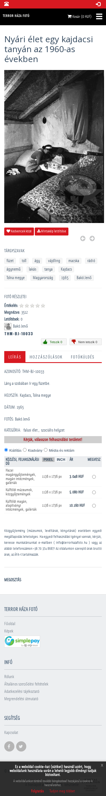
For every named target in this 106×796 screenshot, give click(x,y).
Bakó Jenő (84, 278)
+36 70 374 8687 (43, 549)
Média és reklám (61, 451)
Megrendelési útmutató (21, 699)
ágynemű (14, 269)
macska (73, 261)
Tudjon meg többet (62, 791)
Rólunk (9, 677)
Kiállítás (15, 451)
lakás (32, 269)
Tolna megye (16, 278)
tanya (48, 269)
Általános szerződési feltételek (26, 684)
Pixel (48, 460)
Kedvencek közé (21, 231)
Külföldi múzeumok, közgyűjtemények (19, 492)
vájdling (54, 261)
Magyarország (43, 278)
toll (24, 261)
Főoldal (9, 624)
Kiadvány (35, 451)
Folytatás (37, 791)
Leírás (14, 357)
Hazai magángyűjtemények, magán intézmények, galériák (21, 476)
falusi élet (30, 430)
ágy (37, 261)
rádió (91, 261)
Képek (8, 631)
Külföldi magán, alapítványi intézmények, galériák (21, 505)
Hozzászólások (46, 357)
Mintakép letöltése (53, 231)
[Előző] (82, 239)
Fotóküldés (82, 357)
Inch (61, 460)
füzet (10, 261)
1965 (64, 278)
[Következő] (92, 239)
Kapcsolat (11, 733)
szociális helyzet (52, 430)
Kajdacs (66, 269)
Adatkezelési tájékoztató (21, 691)
